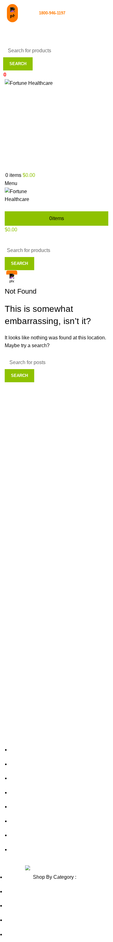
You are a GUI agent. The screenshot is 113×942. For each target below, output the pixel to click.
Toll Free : (42, 13)
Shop (41, 143)
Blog (41, 156)
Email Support (29, 27)
